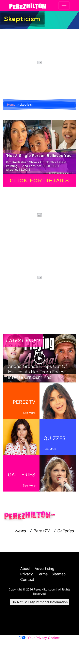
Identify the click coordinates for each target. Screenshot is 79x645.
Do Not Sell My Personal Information (40, 602)
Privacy (26, 574)
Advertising (44, 568)
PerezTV (41, 530)
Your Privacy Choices (44, 638)
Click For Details (39, 180)
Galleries (65, 530)
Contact (27, 579)
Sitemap (59, 574)
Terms (42, 574)
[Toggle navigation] (64, 5)
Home (11, 104)
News (20, 530)
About (25, 568)
